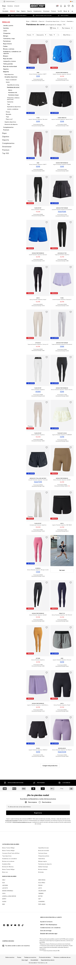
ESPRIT (4, 899)
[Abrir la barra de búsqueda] (71, 11)
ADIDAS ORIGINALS (7, 890)
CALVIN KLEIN (42, 890)
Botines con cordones (8, 861)
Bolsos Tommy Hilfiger (8, 848)
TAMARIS (40, 893)
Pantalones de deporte (45, 864)
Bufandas (41, 872)
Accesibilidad (34, 960)
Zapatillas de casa (43, 848)
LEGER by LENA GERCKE (9, 896)
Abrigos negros (42, 861)
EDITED (40, 896)
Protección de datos (45, 957)
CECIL (4, 893)
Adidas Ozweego (43, 866)
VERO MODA (41, 880)
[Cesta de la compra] (73, 6)
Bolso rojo (5, 872)
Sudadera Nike (6, 864)
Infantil (16, 6)
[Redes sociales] (4, 925)
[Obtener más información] (38, 82)
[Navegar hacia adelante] (68, 11)
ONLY (3, 880)
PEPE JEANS (41, 904)
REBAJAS (34, 21)
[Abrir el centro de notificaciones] (65, 6)
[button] (54, 28)
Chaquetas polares (43, 856)
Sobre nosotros (9, 957)
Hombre (10, 6)
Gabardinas (41, 858)
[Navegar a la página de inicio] (12, 918)
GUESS (4, 901)
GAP (39, 899)
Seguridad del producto (47, 960)
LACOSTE (5, 888)
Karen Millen (41, 882)
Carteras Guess (42, 853)
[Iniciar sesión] (61, 6)
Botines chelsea (42, 869)
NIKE (3, 904)
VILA (3, 882)
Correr (63, 21)
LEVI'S (40, 888)
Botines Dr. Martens (8, 866)
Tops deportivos (6, 856)
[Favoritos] (69, 6)
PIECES (40, 885)
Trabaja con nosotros (30, 957)
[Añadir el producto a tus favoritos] (47, 42)
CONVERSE (41, 901)
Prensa (19, 957)
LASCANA (5, 885)
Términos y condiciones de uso (62, 957)
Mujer (4, 6)
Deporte (41, 21)
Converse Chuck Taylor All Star (10, 853)
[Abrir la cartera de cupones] (57, 6)
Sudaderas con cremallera (9, 858)
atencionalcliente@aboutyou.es (22, 822)
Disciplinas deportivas (52, 21)
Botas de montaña (43, 850)
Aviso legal (25, 960)
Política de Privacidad (11, 820)
